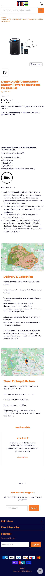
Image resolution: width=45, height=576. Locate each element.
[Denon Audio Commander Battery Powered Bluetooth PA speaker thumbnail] (5, 72)
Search (22, 568)
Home (3, 17)
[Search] (41, 10)
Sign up (34, 508)
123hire (7, 92)
